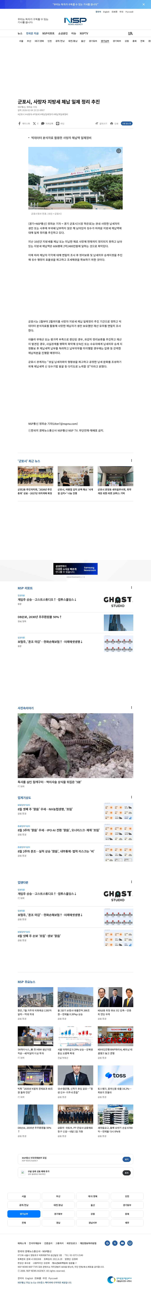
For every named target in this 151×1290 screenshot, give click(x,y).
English (106, 11)
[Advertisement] (75, 69)
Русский (129, 11)
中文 (121, 11)
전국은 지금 (32, 33)
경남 (58, 1222)
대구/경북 (92, 1196)
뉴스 (20, 33)
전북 (24, 1222)
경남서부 (93, 1222)
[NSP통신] (75, 21)
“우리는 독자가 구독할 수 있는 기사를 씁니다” (75, 4)
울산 (93, 1205)
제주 (127, 1222)
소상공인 (63, 33)
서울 (24, 1196)
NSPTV (84, 33)
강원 (93, 1213)
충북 (127, 1213)
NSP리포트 (48, 33)
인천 (127, 1196)
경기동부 (127, 1205)
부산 (58, 1196)
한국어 (98, 11)
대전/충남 (58, 1205)
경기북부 (58, 1213)
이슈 (73, 33)
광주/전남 (23, 1205)
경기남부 (24, 1213)
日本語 (114, 11)
